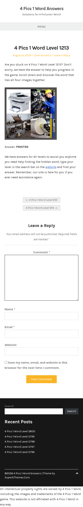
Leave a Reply (62, 55)
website (50, 167)
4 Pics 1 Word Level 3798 (20, 441)
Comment (41, 252)
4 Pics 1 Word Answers (42, 8)
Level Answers (42, 55)
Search (9, 406)
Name (10, 309)
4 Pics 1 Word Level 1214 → (41, 208)
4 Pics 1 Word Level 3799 (20, 436)
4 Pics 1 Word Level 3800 (20, 431)
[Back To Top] (77, 473)
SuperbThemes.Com (17, 477)
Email (10, 327)
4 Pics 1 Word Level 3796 (20, 452)
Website (11, 345)
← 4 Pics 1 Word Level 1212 (41, 200)
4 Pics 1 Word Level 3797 (20, 446)
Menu (41, 26)
